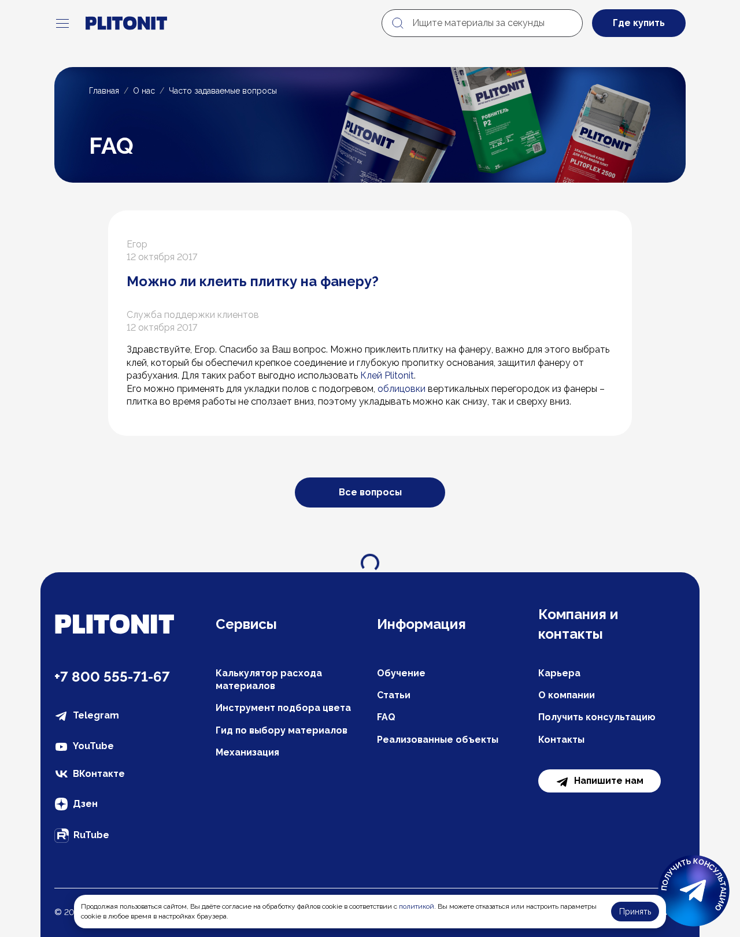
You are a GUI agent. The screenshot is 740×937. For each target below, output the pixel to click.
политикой (416, 906)
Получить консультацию (597, 717)
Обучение (401, 673)
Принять (635, 911)
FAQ (386, 717)
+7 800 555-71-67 (112, 676)
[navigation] (62, 23)
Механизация (247, 752)
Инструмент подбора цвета (283, 707)
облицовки (402, 388)
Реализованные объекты (437, 739)
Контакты (561, 739)
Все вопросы (370, 492)
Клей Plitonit (387, 375)
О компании (566, 695)
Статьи (393, 695)
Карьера (559, 673)
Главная (104, 90)
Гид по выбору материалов (281, 730)
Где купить (639, 22)
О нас (144, 90)
